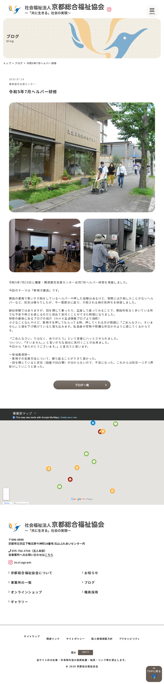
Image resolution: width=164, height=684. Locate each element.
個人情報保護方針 (102, 638)
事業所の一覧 (21, 582)
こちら (49, 555)
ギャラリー (19, 601)
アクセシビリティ (129, 638)
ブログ (19, 63)
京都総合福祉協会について (32, 572)
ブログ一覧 (82, 385)
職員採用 (91, 592)
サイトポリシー (75, 638)
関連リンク (53, 638)
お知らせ (91, 572)
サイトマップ (32, 636)
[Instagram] (109, 9)
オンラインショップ (26, 592)
